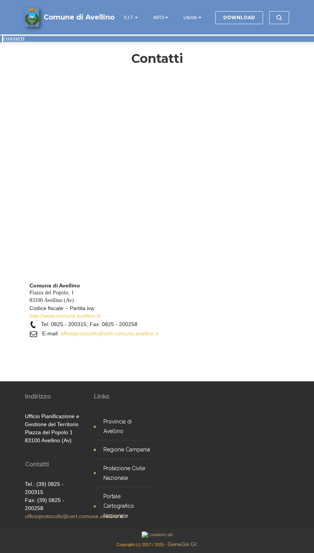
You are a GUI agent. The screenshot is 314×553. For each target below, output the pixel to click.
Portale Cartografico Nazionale (118, 506)
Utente (190, 17)
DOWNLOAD (239, 17)
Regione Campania (126, 449)
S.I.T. (129, 17)
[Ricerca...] (279, 17)
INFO (158, 17)
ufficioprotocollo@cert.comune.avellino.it (74, 516)
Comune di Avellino (79, 17)
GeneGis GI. (183, 544)
